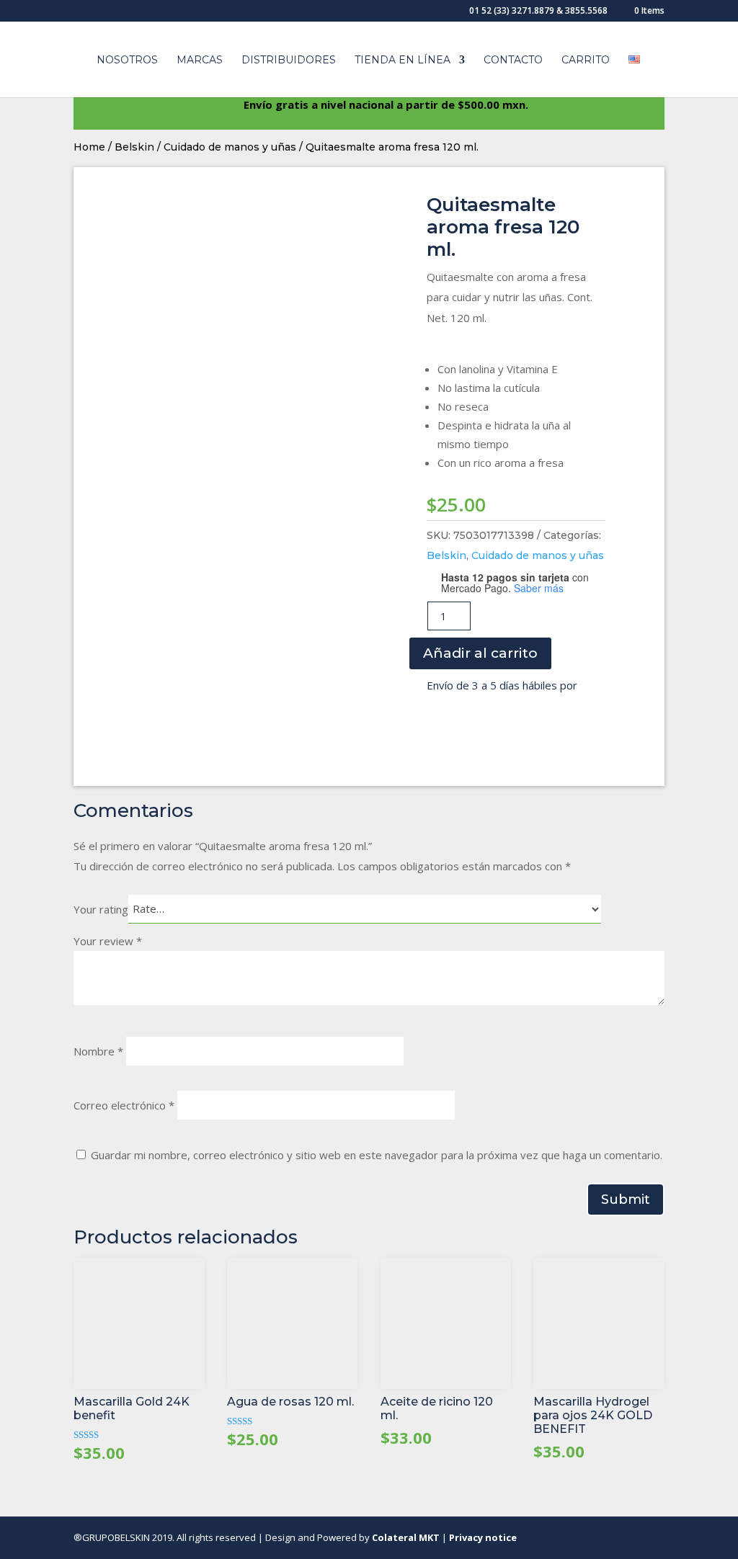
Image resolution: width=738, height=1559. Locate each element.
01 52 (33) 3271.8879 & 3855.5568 (538, 11)
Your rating (101, 908)
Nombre (98, 1051)
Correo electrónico (124, 1105)
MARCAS (200, 60)
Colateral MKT (406, 1537)
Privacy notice (483, 1537)
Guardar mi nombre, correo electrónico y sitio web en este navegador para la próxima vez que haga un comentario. (376, 1155)
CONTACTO (513, 60)
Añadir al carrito (480, 653)
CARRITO (585, 60)
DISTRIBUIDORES (288, 60)
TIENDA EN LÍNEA (402, 60)
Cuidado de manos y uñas (230, 147)
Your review (108, 941)
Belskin (134, 147)
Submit (625, 1199)
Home (89, 147)
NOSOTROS (127, 60)
